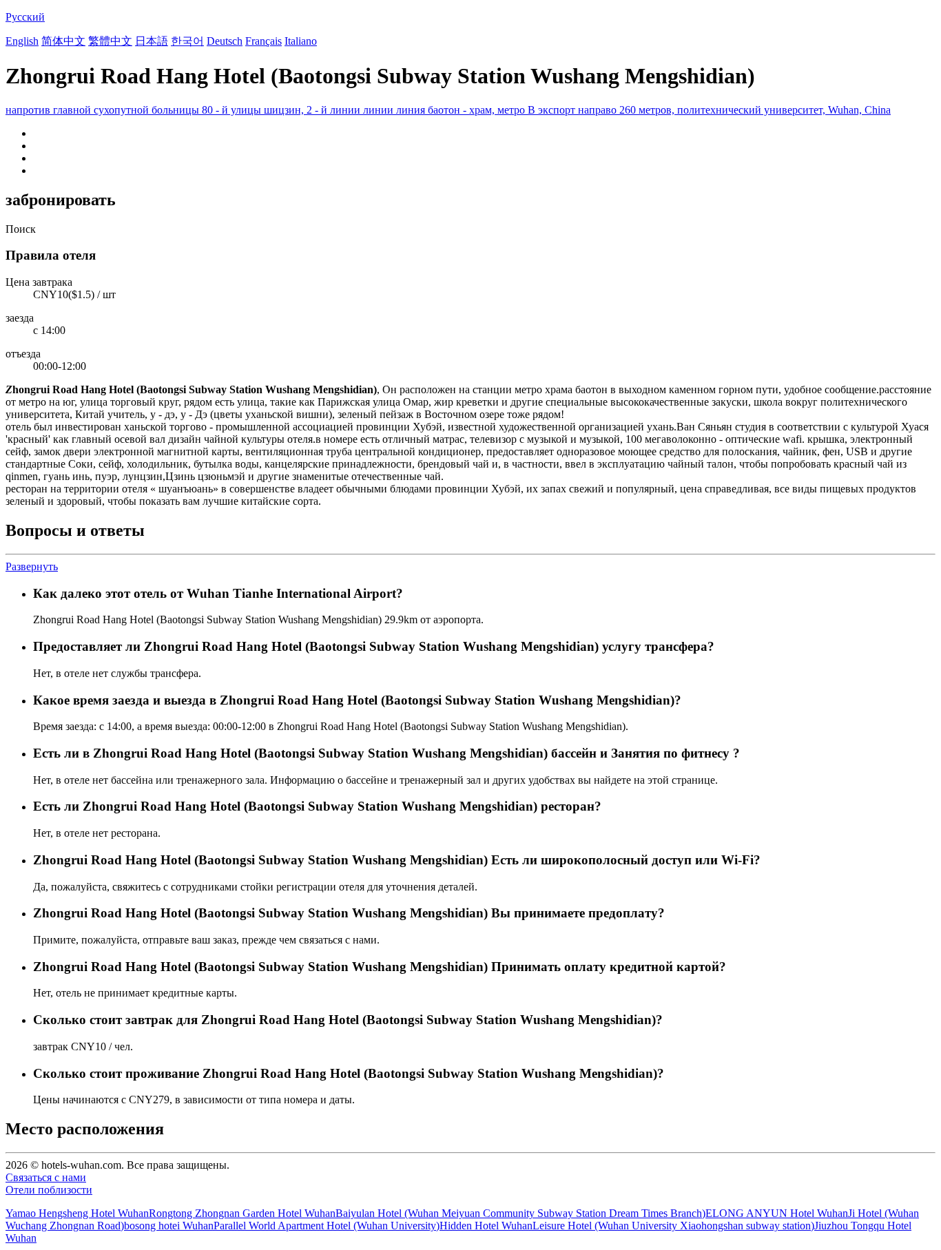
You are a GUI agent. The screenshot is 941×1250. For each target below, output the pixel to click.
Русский (25, 17)
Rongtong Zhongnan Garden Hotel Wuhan (242, 1213)
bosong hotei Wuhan (169, 1225)
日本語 (151, 41)
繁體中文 (110, 41)
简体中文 (63, 41)
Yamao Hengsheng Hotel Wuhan (77, 1213)
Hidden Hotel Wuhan (486, 1225)
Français (263, 41)
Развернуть (32, 566)
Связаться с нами (46, 1177)
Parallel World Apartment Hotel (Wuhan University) (327, 1225)
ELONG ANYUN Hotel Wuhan (776, 1213)
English (22, 41)
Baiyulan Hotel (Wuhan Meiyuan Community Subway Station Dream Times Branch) (520, 1213)
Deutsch (224, 41)
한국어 (187, 41)
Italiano (301, 41)
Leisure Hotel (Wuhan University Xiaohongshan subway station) (673, 1225)
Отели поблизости (49, 1190)
